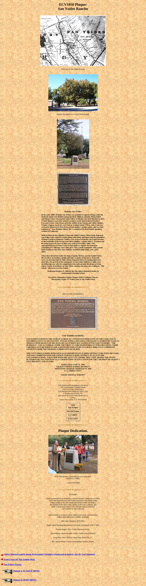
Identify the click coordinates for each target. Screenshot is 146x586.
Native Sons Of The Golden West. (19, 559)
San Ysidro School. (12, 564)
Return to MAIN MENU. (25, 580)
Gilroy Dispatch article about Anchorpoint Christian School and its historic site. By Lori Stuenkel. (49, 554)
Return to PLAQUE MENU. (26, 571)
